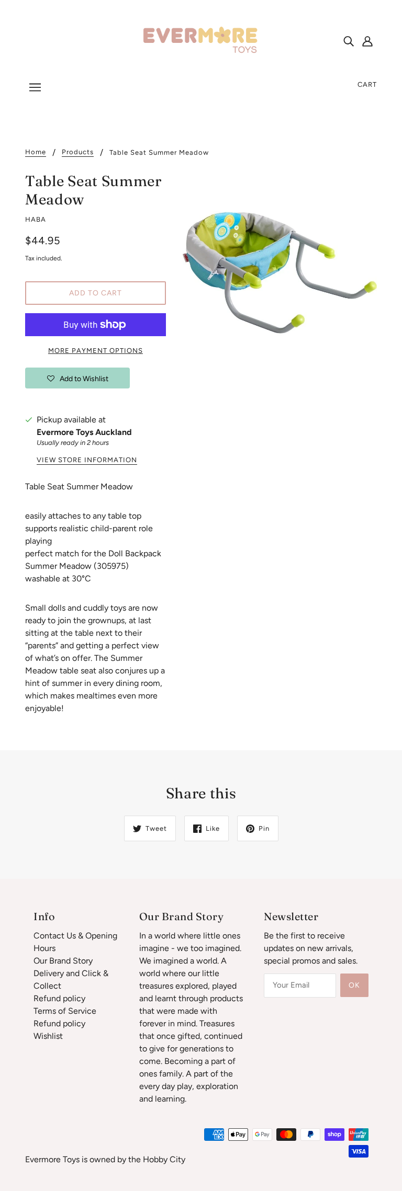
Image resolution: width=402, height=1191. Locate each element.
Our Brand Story (63, 961)
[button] (77, 378)
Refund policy (59, 998)
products (78, 152)
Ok (354, 985)
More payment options (95, 350)
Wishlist (48, 1036)
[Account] (367, 40)
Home (35, 152)
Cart (367, 84)
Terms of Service (65, 1011)
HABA (35, 219)
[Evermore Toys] (201, 40)
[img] (348, 40)
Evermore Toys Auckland (84, 432)
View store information (87, 460)
